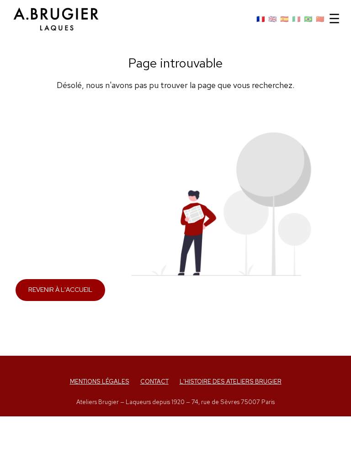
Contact (154, 381)
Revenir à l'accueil (60, 289)
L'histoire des (231, 381)
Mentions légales (99, 381)
